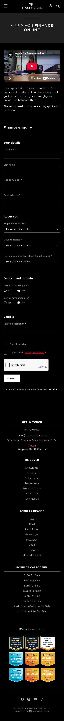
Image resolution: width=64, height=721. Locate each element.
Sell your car (32, 478)
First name (10, 149)
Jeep (32, 544)
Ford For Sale (32, 585)
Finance (32, 473)
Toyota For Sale (32, 590)
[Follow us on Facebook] (22, 699)
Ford (32, 524)
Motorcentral (41, 711)
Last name (10, 164)
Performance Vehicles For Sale (32, 606)
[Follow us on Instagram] (29, 699)
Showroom (32, 467)
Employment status (15, 223)
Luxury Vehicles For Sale (32, 611)
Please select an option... (19, 229)
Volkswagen (32, 534)
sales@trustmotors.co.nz (32, 435)
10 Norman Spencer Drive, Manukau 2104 (32, 440)
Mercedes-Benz (32, 555)
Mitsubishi (32, 539)
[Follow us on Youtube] (35, 699)
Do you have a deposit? (16, 285)
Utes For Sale (32, 580)
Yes (9, 290)
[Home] (32, 5)
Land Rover (32, 529)
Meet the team (32, 488)
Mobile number (13, 180)
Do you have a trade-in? (16, 298)
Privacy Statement (34, 353)
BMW (32, 550)
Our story (32, 493)
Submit (11, 378)
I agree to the (28, 352)
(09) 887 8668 (32, 430)
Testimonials (32, 483)
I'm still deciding (18, 344)
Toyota (32, 519)
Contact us (32, 498)
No (23, 290)
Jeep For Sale (32, 596)
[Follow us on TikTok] (41, 699)
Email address (12, 195)
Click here (52, 389)
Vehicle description (15, 323)
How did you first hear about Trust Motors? (28, 256)
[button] (50, 6)
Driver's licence (13, 239)
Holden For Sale (32, 601)
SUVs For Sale (32, 575)
